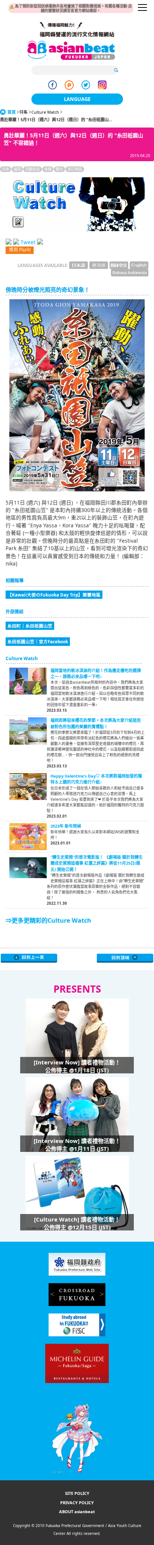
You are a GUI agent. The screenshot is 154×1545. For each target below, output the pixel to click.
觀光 (59, 169)
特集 (23, 112)
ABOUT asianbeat (77, 1511)
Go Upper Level (29, 958)
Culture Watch (45, 112)
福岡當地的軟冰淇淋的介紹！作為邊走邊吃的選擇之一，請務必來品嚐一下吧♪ (95, 673)
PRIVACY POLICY (77, 1502)
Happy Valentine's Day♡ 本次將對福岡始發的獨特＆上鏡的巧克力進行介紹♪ (96, 779)
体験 (48, 169)
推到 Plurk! (20, 249)
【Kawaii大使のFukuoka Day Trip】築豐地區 (54, 595)
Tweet (28, 242)
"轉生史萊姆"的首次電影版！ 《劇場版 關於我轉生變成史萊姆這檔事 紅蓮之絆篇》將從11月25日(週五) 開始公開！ (96, 863)
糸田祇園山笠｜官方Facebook (37, 641)
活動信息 (32, 169)
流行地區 (74, 169)
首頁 (11, 112)
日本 (5, 169)
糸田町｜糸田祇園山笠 (29, 626)
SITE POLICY (77, 1493)
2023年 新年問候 (65, 826)
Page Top (125, 958)
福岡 (17, 169)
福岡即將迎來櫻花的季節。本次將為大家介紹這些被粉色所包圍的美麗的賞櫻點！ (95, 723)
